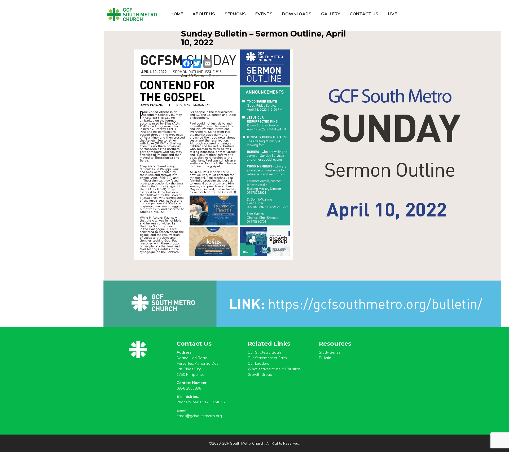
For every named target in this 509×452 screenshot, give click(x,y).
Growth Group (260, 374)
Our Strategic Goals (265, 352)
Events (264, 13)
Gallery (330, 13)
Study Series (329, 352)
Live (392, 13)
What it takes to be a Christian (274, 369)
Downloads (296, 13)
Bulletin (325, 357)
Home (176, 13)
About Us (203, 13)
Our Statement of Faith (267, 357)
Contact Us (364, 13)
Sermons (235, 13)
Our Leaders (258, 363)
